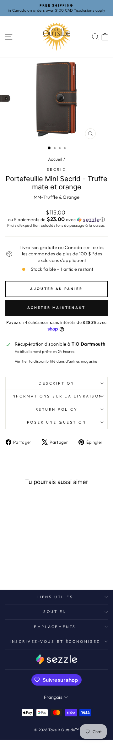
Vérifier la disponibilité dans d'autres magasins (56, 361)
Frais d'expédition (23, 225)
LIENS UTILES (55, 596)
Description (56, 383)
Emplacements (55, 626)
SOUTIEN (55, 611)
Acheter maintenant (56, 307)
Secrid (56, 169)
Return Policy (56, 409)
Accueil (55, 159)
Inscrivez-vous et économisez (55, 641)
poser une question (56, 422)
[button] (56, 219)
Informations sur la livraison (56, 396)
